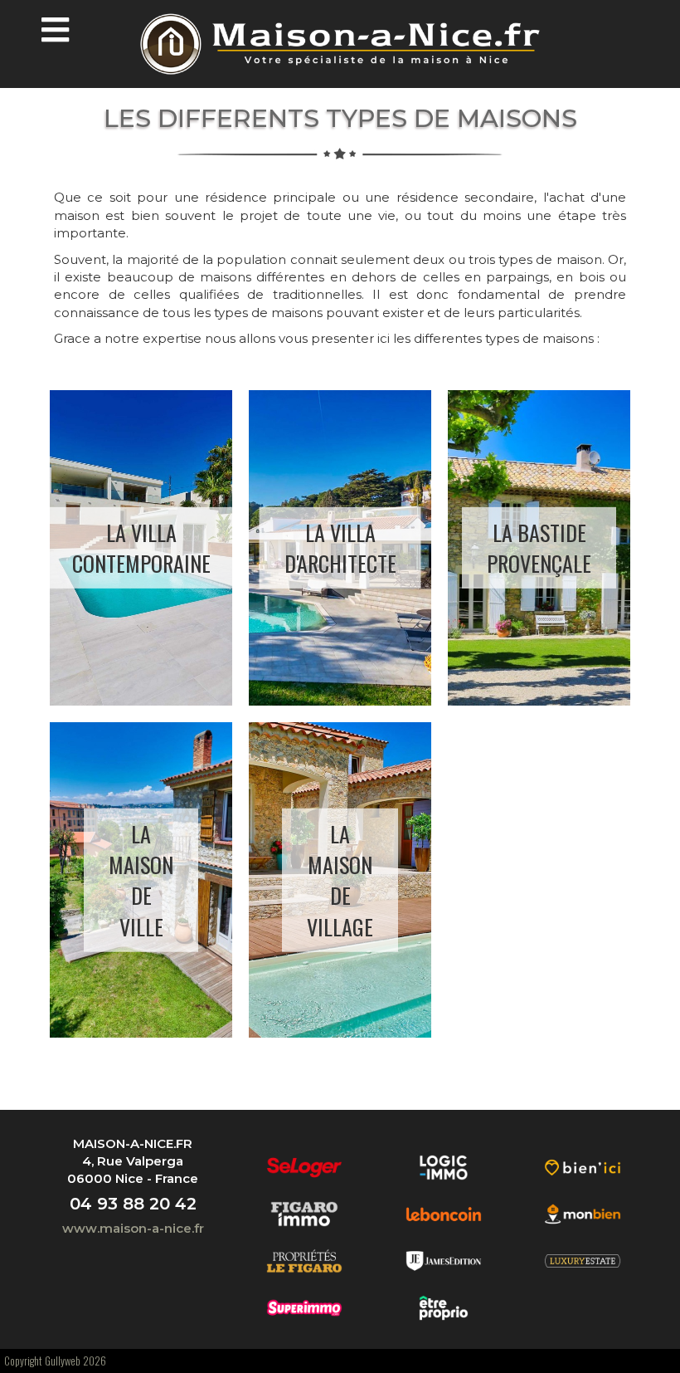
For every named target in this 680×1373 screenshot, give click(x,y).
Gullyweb (62, 1360)
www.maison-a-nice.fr (133, 1228)
